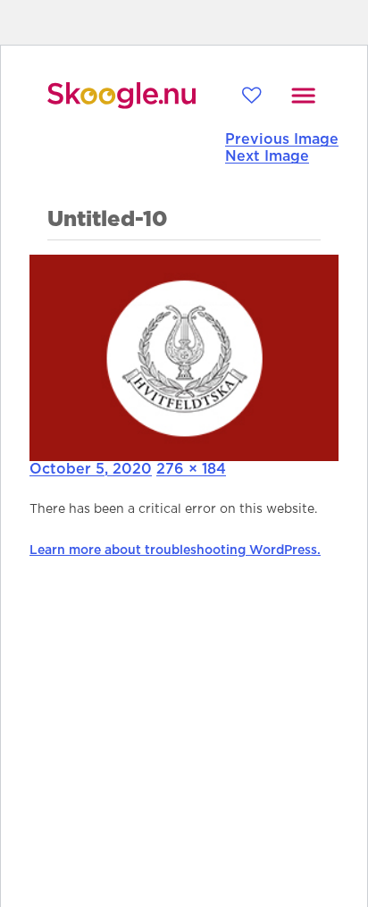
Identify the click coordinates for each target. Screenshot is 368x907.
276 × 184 (191, 469)
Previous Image (282, 139)
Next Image (267, 156)
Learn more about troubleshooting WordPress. (175, 550)
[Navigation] (303, 96)
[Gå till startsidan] (121, 95)
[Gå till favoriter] (251, 95)
